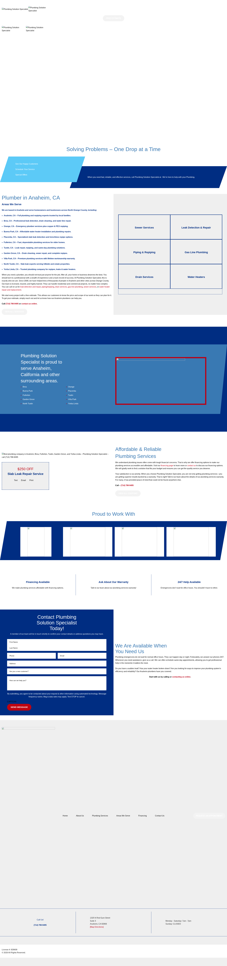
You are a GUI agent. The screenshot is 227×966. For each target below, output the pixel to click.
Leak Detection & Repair (196, 227)
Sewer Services (144, 227)
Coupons (100, 1)
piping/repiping (48, 287)
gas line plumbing (75, 287)
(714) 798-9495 (12, 304)
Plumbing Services (100, 816)
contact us (191, 466)
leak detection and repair (30, 287)
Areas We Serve (123, 816)
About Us (80, 816)
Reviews (61, 1)
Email (23, 480)
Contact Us (159, 816)
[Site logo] (15, 9)
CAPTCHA (11, 702)
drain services (61, 287)
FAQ (73, 1)
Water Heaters (196, 277)
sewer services (90, 287)
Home (65, 816)
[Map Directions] (97, 927)
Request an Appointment (209, 816)
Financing (142, 816)
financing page (167, 466)
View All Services (14, 312)
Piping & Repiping (144, 252)
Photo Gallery (85, 1)
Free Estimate (113, 18)
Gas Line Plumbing (196, 252)
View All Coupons (128, 493)
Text (15, 480)
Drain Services (144, 277)
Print (31, 480)
